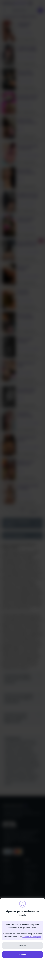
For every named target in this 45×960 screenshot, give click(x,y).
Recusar (22, 945)
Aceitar (22, 954)
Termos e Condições (31, 936)
